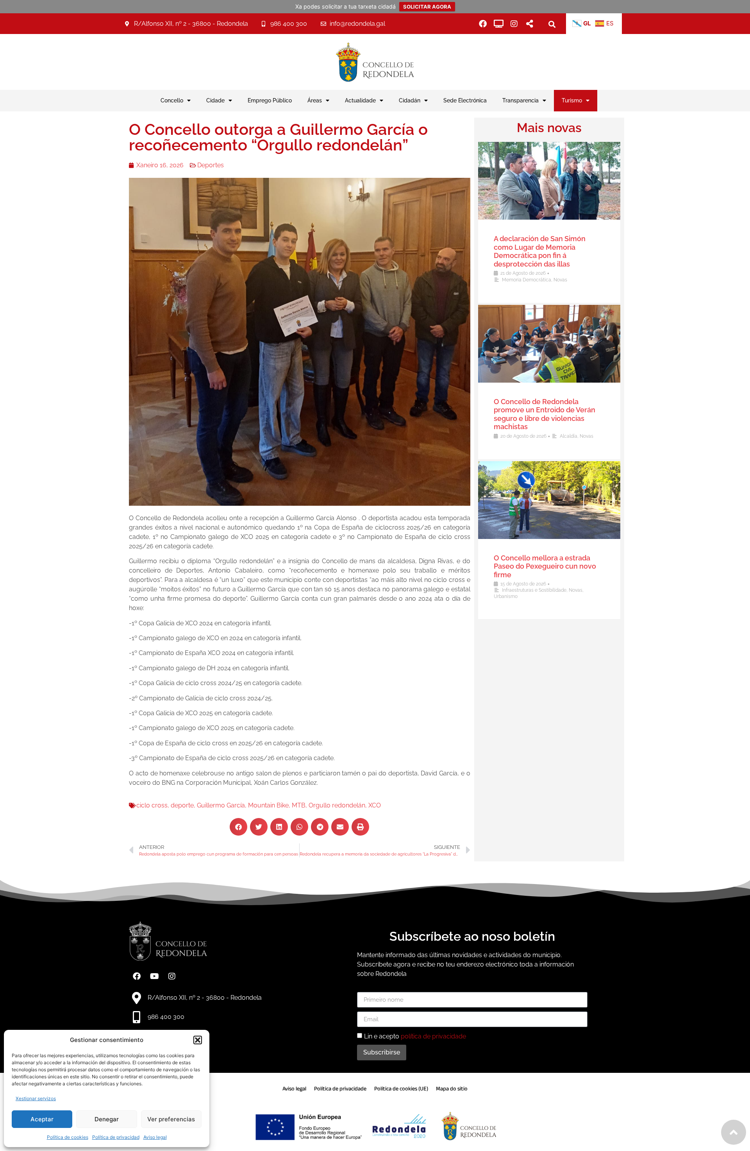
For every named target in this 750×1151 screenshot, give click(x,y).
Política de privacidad (115, 1137)
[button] (198, 1040)
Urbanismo (506, 596)
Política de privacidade (340, 1088)
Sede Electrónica (465, 100)
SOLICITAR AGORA (427, 7)
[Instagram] (514, 24)
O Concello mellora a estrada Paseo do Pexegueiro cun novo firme (545, 566)
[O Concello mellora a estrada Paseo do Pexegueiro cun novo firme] (549, 500)
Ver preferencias (171, 1119)
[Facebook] (483, 24)
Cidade (215, 100)
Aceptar (42, 1119)
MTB (298, 805)
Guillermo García (221, 805)
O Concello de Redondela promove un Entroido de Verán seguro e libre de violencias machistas (544, 414)
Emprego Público (270, 100)
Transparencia (520, 100)
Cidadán (409, 100)
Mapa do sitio (452, 1088)
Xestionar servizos (36, 1098)
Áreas (314, 100)
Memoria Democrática (526, 280)
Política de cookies (67, 1137)
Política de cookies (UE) (401, 1088)
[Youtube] (154, 976)
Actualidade (360, 100)
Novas (560, 280)
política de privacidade (433, 1036)
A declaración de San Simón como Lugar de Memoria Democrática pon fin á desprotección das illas (540, 251)
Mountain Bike (268, 805)
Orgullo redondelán (337, 805)
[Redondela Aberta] (498, 24)
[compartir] (530, 24)
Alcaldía (568, 436)
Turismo (572, 100)
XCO (374, 805)
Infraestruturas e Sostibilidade (534, 590)
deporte (182, 805)
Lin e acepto (415, 1036)
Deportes (210, 165)
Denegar (107, 1119)
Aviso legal (155, 1137)
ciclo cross (152, 805)
